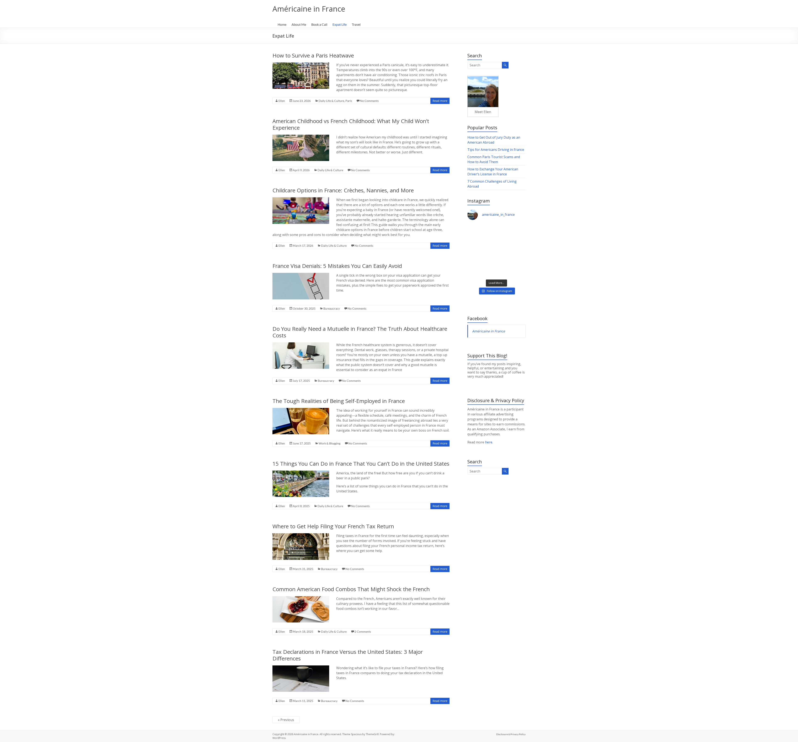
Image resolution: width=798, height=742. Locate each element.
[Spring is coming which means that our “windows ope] (481, 268)
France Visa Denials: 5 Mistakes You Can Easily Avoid (337, 266)
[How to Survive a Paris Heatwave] (300, 64)
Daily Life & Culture (331, 101)
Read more (439, 101)
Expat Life (339, 24)
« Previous (286, 720)
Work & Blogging (329, 443)
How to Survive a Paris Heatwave (313, 55)
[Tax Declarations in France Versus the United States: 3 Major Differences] (300, 667)
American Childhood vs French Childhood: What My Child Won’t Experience (350, 124)
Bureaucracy (331, 308)
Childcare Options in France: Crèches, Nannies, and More (343, 190)
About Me (299, 24)
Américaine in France (308, 9)
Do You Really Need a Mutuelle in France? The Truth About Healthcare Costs (359, 332)
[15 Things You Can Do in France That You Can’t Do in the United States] (300, 472)
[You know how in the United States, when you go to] (512, 250)
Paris (348, 101)
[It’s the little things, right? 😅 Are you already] (481, 233)
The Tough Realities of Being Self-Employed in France (338, 401)
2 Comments (363, 631)
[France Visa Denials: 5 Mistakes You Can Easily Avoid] (300, 275)
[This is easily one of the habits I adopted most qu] (481, 250)
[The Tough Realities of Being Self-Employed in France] (300, 410)
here (488, 442)
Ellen (281, 101)
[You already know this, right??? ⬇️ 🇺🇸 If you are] (512, 268)
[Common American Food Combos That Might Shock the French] (300, 598)
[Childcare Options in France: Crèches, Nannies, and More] (300, 199)
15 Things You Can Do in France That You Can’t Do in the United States (360, 463)
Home (282, 24)
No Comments (369, 101)
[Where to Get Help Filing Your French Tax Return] (300, 535)
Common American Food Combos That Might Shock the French (351, 589)
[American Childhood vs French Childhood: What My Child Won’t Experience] (300, 136)
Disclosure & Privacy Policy (511, 734)
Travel (356, 24)
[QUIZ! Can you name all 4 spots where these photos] (512, 233)
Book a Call (319, 24)
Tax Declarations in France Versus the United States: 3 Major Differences (347, 655)
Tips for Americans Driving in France (495, 149)
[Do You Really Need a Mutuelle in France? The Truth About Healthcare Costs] (300, 344)
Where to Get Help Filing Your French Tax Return (333, 526)
